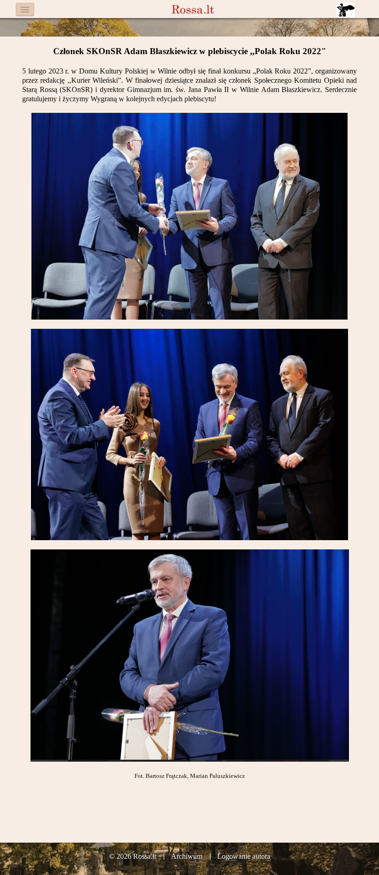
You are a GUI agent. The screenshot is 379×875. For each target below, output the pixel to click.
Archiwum (186, 856)
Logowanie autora (243, 856)
